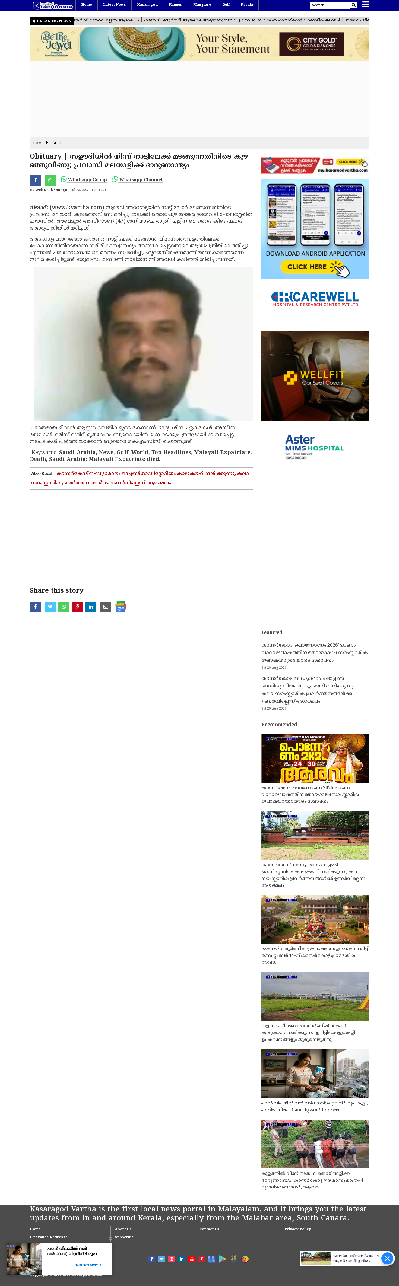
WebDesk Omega (51, 190)
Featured (272, 633)
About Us (123, 1229)
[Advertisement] (193, 99)
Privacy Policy (297, 1229)
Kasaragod (147, 5)
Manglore (202, 5)
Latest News (114, 5)
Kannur (175, 5)
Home (86, 5)
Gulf (226, 5)
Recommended (279, 725)
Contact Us (209, 1229)
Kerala (247, 5)
